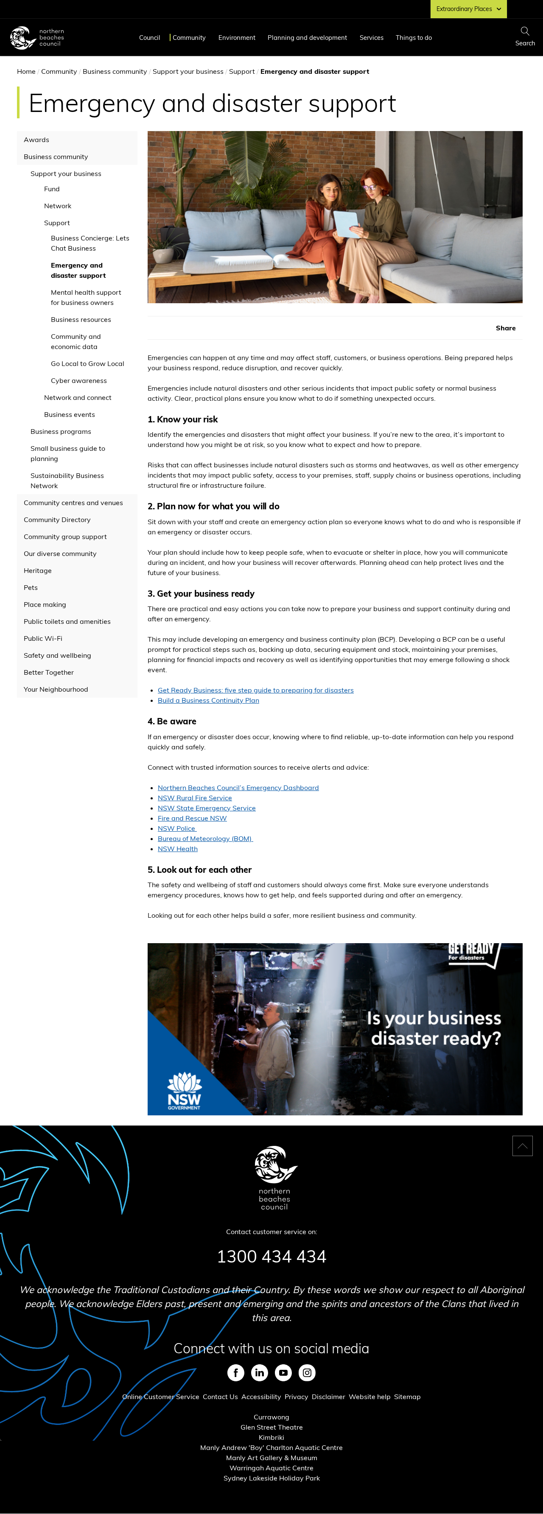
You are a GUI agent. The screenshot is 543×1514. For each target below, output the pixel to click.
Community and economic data (76, 341)
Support (242, 71)
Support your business (188, 71)
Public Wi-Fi (43, 638)
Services (371, 38)
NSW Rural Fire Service (195, 797)
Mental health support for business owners (86, 297)
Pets (31, 587)
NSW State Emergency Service (207, 808)
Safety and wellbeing (57, 655)
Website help (370, 1396)
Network (57, 205)
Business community (115, 71)
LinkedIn (259, 1372)
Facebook (235, 1372)
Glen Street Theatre (272, 1427)
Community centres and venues (73, 502)
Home (26, 71)
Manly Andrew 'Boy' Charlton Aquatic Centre (271, 1447)
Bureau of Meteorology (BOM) (205, 838)
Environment (236, 38)
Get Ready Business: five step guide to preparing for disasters (256, 690)
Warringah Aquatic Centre (271, 1468)
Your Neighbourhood (56, 689)
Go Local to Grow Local (87, 363)
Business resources (81, 319)
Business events (69, 414)
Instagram (307, 1372)
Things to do (414, 38)
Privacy (296, 1396)
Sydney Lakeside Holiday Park (272, 1478)
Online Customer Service (160, 1396)
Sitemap (407, 1396)
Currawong (271, 1417)
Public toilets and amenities (67, 621)
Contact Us (220, 1396)
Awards (36, 139)
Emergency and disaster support (78, 270)
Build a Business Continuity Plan (208, 700)
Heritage (38, 570)
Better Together (49, 672)
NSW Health (178, 848)
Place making (45, 604)
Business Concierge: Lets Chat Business (90, 243)
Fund (52, 188)
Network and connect (78, 397)
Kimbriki (271, 1437)
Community (189, 38)
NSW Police (177, 828)
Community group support (65, 536)
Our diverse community (60, 553)
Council (149, 38)
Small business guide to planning (68, 453)
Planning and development (307, 38)
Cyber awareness (79, 380)
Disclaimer (328, 1396)
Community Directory (57, 519)
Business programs (61, 431)
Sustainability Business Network (67, 480)
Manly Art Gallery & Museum (271, 1457)
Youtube (283, 1372)
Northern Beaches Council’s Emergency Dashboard (238, 787)
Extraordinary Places (464, 9)
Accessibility (261, 1396)
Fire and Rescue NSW (192, 818)
